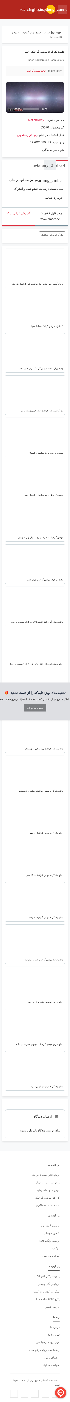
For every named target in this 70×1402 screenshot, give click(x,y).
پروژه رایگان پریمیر (49, 1283)
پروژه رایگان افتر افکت (47, 1276)
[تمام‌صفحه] (59, 109)
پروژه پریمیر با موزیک (48, 1182)
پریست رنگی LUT (49, 1240)
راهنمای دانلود (52, 1357)
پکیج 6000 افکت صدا (48, 1299)
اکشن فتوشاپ (52, 1233)
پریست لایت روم (50, 1225)
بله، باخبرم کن (35, 707)
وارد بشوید (25, 1130)
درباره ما (55, 1327)
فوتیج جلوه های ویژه (48, 1190)
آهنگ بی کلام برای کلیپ (46, 1291)
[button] (35, 97)
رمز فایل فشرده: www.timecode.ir (51, 216)
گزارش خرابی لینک (18, 213)
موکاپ (56, 1248)
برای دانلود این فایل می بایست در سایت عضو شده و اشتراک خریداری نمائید (36, 188)
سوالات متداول (51, 1365)
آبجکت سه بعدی (51, 1256)
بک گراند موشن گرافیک (52, 235)
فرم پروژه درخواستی (48, 1342)
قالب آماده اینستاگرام (48, 1205)
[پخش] (11, 109)
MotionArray (36, 120)
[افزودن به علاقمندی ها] (11, 70)
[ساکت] (53, 109)
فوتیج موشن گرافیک (36, 71)
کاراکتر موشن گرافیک (47, 1197)
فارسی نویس (52, 1306)
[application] (35, 97)
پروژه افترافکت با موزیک (46, 1174)
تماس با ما (54, 1334)
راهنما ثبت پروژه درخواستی (44, 1349)
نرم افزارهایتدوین (27, 134)
